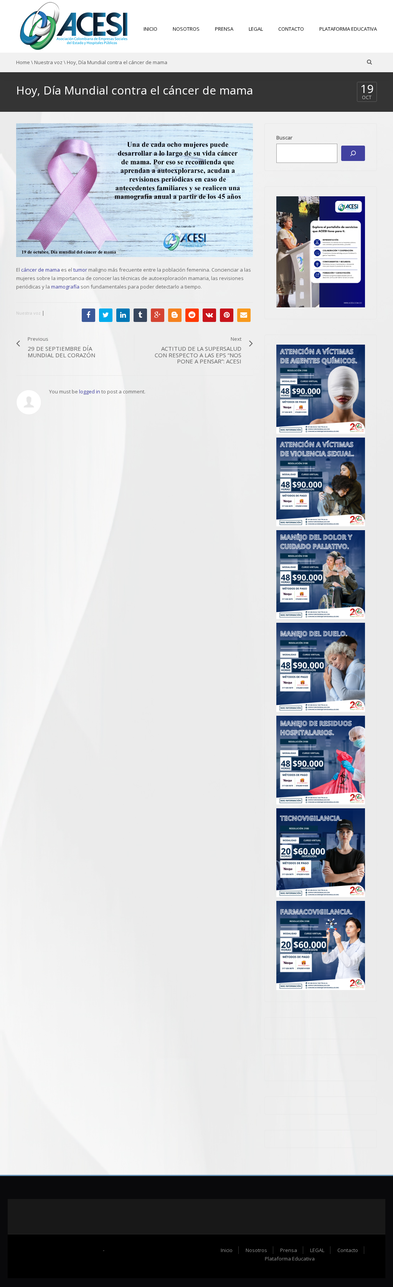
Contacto (291, 28)
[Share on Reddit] (192, 315)
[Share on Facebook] (88, 315)
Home (23, 62)
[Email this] (244, 315)
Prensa (224, 28)
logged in (89, 391)
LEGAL (256, 28)
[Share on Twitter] (105, 315)
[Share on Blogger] (175, 315)
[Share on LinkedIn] (123, 315)
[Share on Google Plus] (157, 315)
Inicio (150, 28)
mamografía (65, 286)
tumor (80, 269)
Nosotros (186, 28)
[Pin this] (226, 315)
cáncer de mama (40, 269)
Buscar (284, 137)
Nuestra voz (48, 62)
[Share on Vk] (209, 315)
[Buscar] (353, 153)
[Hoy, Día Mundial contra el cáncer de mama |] (73, 25)
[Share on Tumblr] (140, 315)
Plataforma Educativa (348, 28)
